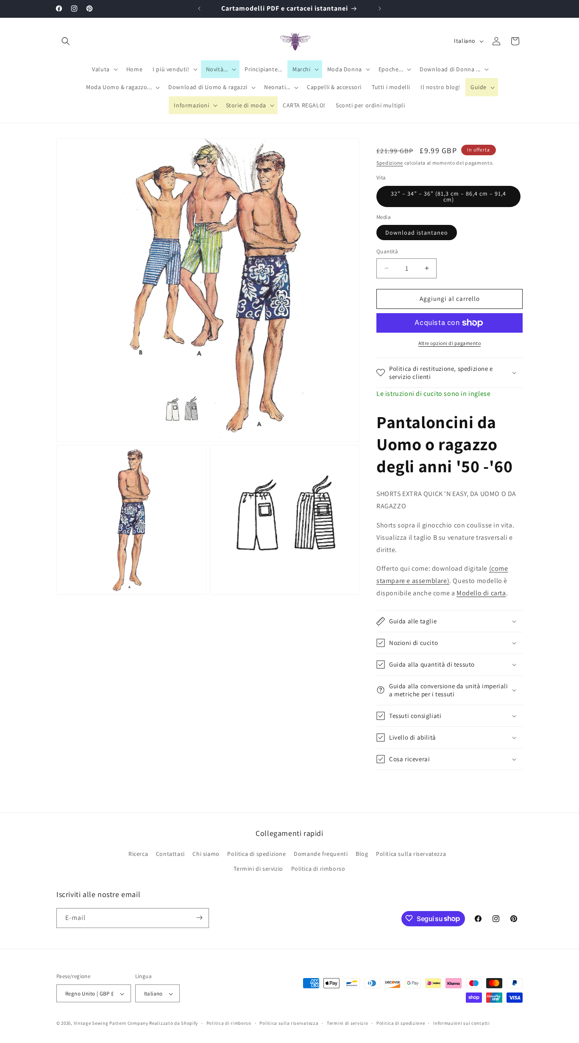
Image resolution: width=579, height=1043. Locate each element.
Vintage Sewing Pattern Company (111, 1023)
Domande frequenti (321, 854)
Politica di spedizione (256, 854)
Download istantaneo (416, 232)
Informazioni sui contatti (461, 1023)
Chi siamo (205, 854)
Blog (362, 854)
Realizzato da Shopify (173, 1023)
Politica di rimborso (318, 869)
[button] (65, 41)
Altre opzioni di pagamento (449, 343)
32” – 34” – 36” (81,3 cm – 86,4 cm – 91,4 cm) (448, 196)
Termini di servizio (258, 869)
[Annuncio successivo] (379, 8)
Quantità (387, 251)
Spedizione (389, 163)
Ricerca (138, 854)
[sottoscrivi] (199, 918)
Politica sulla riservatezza (411, 854)
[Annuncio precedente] (199, 8)
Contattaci (170, 854)
